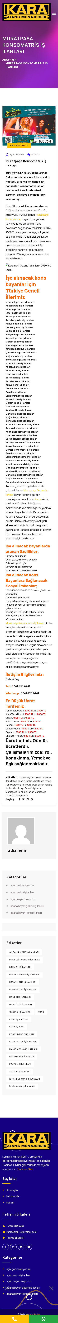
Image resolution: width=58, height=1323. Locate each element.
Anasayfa (9, 59)
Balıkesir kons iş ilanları (24, 959)
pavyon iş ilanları (20, 1064)
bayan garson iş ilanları (24, 974)
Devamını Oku (25, 1169)
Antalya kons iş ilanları (24, 952)
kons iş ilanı (11, 780)
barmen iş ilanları (20, 967)
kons (41, 1012)
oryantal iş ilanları (21, 1056)
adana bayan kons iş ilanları (26, 913)
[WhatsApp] (43, 1319)
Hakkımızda (12, 1196)
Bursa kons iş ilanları (23, 989)
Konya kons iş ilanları (23, 1041)
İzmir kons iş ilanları (22, 1086)
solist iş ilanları (19, 1071)
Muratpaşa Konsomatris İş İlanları (25, 623)
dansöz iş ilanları (20, 1004)
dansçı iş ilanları (20, 997)
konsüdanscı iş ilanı (21, 1034)
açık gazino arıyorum (22, 885)
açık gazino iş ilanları (22, 892)
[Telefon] (14, 1319)
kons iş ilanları (25, 780)
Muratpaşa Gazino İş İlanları (20, 791)
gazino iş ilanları (43, 777)
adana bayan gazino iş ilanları (27, 906)
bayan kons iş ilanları (22, 982)
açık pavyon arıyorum (22, 899)
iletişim (10, 1202)
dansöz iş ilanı (27, 777)
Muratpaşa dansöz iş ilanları (27, 788)
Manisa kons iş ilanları (23, 1049)
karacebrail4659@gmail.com (21, 1231)
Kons (38, 499)
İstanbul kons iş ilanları (24, 1079)
